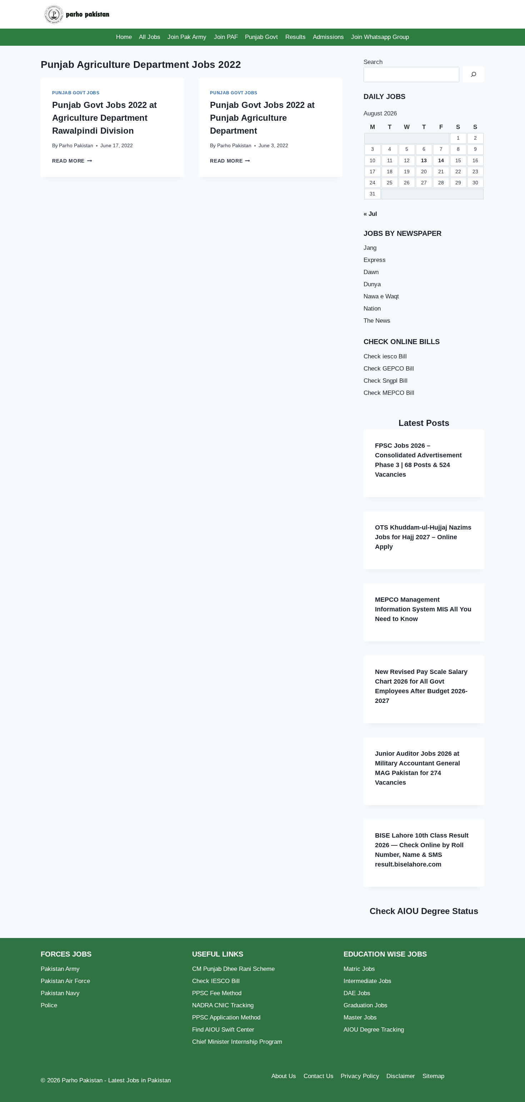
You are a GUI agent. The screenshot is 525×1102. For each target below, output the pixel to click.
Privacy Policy (360, 1076)
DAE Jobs (357, 993)
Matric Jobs (359, 969)
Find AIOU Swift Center (223, 1029)
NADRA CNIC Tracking (223, 1005)
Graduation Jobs (366, 1005)
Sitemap (433, 1076)
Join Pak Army (187, 37)
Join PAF (226, 37)
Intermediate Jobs (367, 981)
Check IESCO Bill (216, 981)
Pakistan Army (60, 969)
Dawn (371, 272)
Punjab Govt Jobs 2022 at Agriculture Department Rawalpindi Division (104, 117)
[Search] (473, 74)
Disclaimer (400, 1076)
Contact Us (319, 1076)
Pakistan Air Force (65, 981)
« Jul (370, 213)
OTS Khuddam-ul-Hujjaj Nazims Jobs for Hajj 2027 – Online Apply (423, 537)
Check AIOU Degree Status (424, 911)
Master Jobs (360, 1017)
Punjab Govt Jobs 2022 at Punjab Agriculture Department (262, 117)
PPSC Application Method (226, 1017)
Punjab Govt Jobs (76, 92)
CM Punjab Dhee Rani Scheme (233, 969)
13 (424, 160)
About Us (283, 1076)
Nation (372, 308)
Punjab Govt (261, 37)
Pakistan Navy (60, 993)
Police (49, 1005)
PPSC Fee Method (216, 993)
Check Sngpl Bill (386, 380)
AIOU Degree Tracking (374, 1029)
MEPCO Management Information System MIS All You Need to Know (423, 609)
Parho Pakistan (76, 145)
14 (441, 160)
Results (295, 37)
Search (373, 62)
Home (124, 37)
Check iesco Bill (385, 356)
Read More (72, 161)
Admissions (328, 37)
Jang (370, 247)
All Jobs (149, 37)
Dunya (372, 284)
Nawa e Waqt (381, 296)
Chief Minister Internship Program (237, 1041)
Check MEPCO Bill (389, 392)
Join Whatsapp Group (380, 37)
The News (377, 320)
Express (375, 260)
